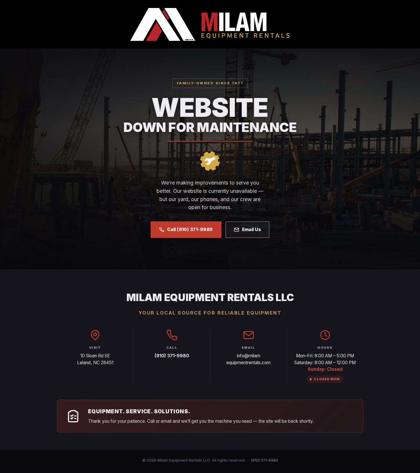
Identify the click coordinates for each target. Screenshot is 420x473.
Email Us (251, 229)
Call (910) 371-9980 (190, 229)
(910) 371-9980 (264, 460)
